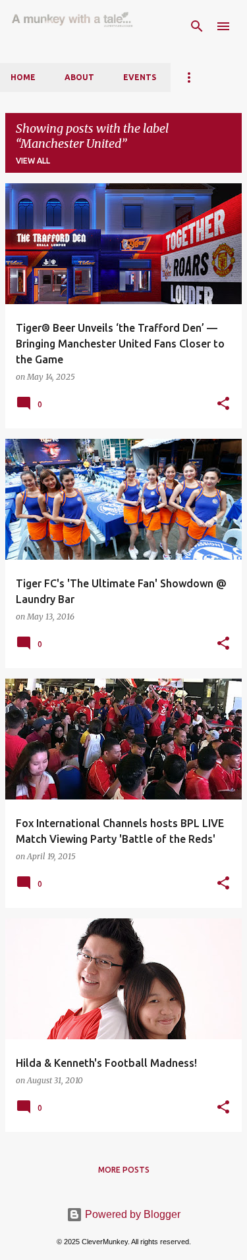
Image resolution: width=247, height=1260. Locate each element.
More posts (124, 1169)
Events (139, 77)
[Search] (197, 26)
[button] (223, 404)
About (79, 77)
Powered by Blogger (131, 1214)
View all (33, 160)
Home (23, 77)
